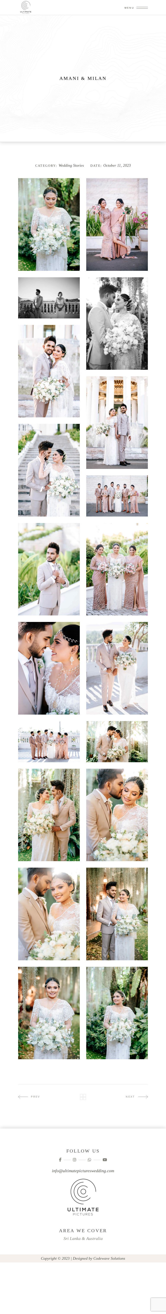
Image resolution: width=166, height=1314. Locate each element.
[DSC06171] (49, 371)
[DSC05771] (117, 668)
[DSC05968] (117, 496)
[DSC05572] (49, 741)
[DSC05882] (117, 569)
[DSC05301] (117, 1013)
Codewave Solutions (109, 1258)
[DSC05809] (49, 668)
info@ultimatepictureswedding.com (83, 1170)
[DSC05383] (49, 1013)
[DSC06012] (49, 470)
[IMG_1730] (117, 224)
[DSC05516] (117, 741)
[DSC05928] (49, 569)
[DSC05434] (49, 914)
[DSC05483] (49, 815)
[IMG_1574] (117, 323)
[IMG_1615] (49, 297)
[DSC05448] (117, 815)
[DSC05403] (117, 914)
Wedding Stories (71, 165)
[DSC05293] (49, 224)
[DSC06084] (117, 422)
